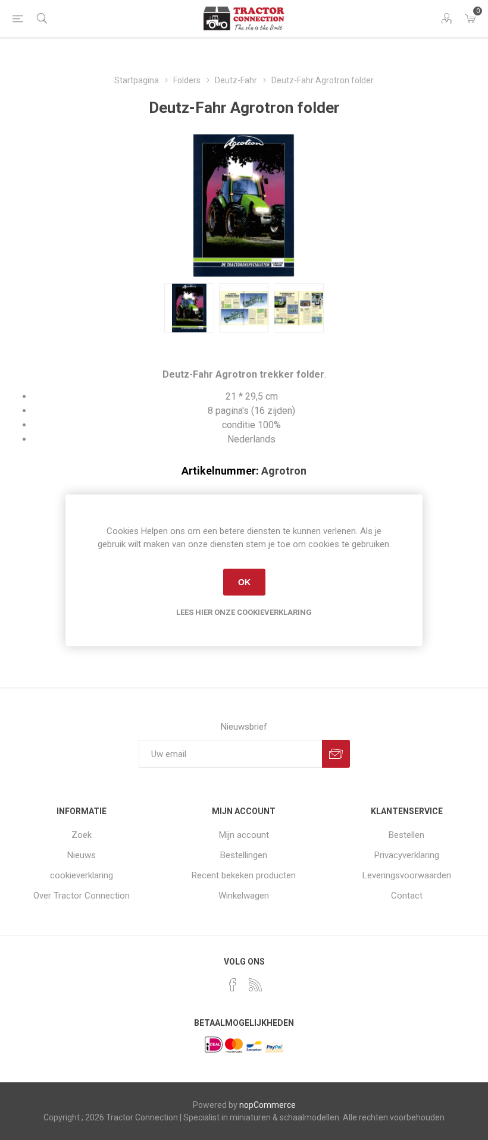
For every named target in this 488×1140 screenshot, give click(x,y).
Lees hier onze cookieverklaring (244, 611)
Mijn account (244, 835)
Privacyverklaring (406, 855)
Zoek (81, 835)
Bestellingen (243, 855)
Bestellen (406, 835)
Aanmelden (336, 754)
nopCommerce (267, 1105)
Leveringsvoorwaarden (406, 875)
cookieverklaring (81, 875)
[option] (189, 308)
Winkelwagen (243, 895)
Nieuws (81, 855)
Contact (407, 895)
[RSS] (255, 984)
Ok (244, 582)
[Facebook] (232, 984)
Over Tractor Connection (81, 895)
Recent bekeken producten (244, 875)
